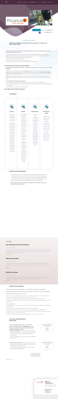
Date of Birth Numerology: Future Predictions (17, 244)
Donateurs (43, 2)
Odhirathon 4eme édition (12, 258)
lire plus (8, 253)
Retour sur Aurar (10, 358)
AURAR (48, 2)
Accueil (19, 2)
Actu (38, 2)
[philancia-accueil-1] (41, 24)
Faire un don (36, 29)
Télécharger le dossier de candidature (48, 391)
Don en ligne (35, 354)
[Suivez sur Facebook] (40, 32)
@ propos (25, 2)
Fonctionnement (32, 2)
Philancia (25, 325)
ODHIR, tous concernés (12, 271)
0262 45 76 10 (49, 29)
